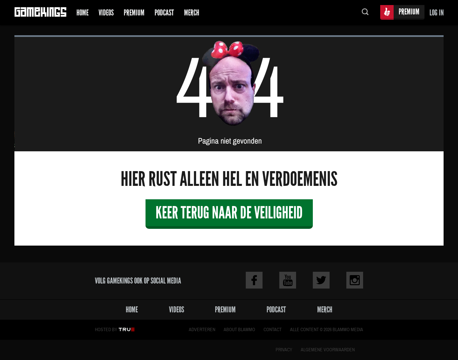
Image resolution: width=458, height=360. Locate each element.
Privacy (284, 350)
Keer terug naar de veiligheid (229, 212)
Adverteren (202, 330)
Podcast (164, 12)
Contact (273, 330)
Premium (134, 12)
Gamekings (40, 12)
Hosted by (106, 330)
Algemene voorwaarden (328, 350)
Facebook (254, 280)
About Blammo (239, 330)
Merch (191, 12)
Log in (437, 12)
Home (82, 12)
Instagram (354, 280)
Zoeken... (365, 12)
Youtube (287, 280)
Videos (106, 12)
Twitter (321, 280)
